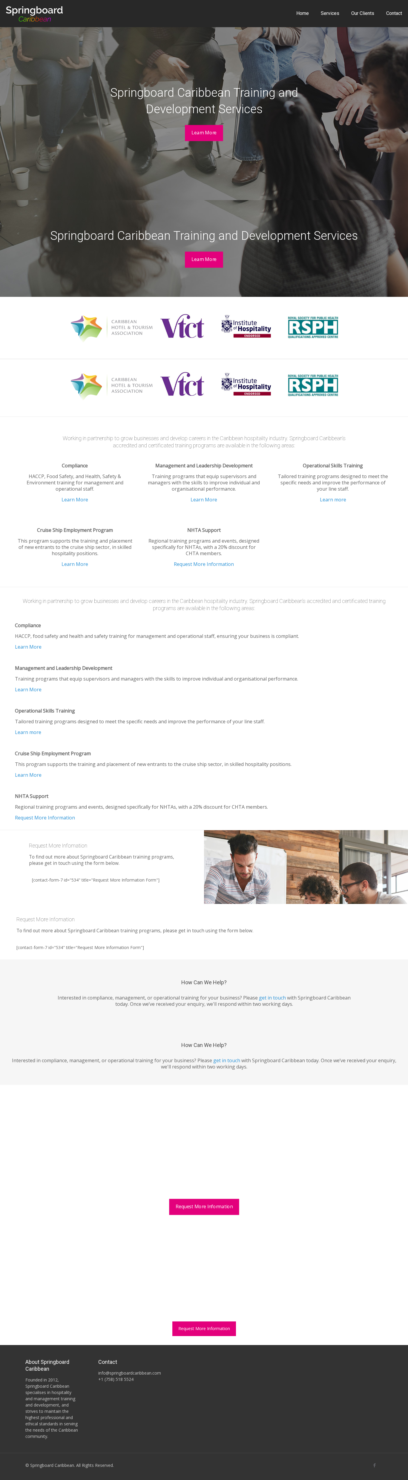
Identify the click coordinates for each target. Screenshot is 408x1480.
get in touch (272, 997)
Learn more (333, 499)
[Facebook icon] (374, 1465)
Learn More (75, 499)
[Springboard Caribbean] (34, 13)
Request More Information (204, 564)
